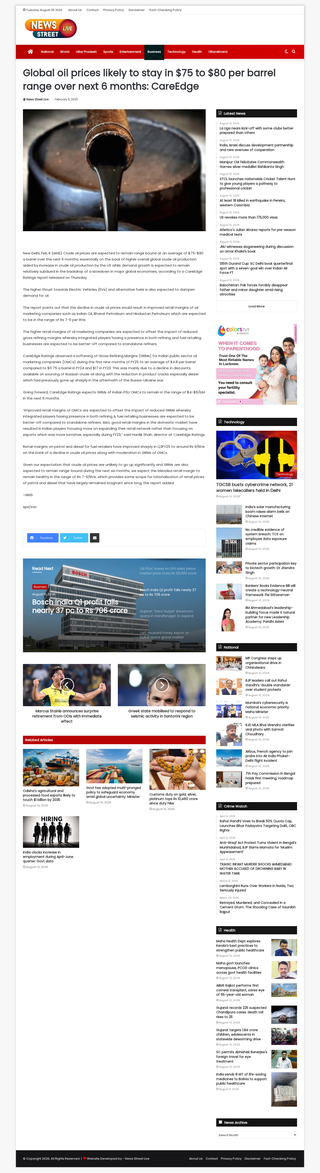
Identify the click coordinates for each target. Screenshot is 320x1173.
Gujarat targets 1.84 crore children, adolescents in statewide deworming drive (238, 1034)
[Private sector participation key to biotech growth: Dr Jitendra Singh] (229, 567)
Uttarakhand (217, 51)
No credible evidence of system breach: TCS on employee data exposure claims (266, 536)
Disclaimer (137, 10)
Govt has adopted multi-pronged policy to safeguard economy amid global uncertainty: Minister (113, 792)
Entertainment (130, 51)
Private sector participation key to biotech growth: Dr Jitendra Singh (271, 568)
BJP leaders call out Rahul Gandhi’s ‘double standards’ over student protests (268, 685)
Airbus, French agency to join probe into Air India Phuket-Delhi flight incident (269, 756)
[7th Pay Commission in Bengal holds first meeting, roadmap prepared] (229, 779)
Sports (108, 51)
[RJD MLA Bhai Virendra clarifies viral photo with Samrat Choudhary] (229, 734)
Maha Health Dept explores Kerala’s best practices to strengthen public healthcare (240, 946)
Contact (92, 10)
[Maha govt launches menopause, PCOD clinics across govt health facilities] (284, 970)
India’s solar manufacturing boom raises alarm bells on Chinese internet (268, 511)
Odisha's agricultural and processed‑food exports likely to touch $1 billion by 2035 (49, 795)
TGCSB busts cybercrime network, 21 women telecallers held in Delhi (254, 487)
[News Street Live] (51, 28)
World (64, 51)
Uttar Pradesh (86, 51)
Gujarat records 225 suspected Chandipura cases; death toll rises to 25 (241, 1012)
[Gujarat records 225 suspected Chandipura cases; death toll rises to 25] (284, 1015)
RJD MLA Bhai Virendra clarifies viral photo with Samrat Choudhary (270, 729)
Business (154, 51)
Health (197, 51)
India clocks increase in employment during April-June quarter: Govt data (48, 857)
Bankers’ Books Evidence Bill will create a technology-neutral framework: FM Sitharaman (270, 590)
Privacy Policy (113, 10)
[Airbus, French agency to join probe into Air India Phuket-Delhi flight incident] (229, 757)
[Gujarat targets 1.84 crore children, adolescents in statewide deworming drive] (284, 1036)
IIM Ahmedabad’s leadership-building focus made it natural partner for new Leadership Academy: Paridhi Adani (270, 614)
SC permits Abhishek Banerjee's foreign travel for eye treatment (241, 1057)
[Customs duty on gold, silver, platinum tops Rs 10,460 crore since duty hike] (177, 769)
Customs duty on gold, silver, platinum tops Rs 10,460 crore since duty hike (173, 799)
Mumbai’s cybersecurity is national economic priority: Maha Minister (268, 707)
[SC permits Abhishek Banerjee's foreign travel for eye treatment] (284, 1059)
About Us (75, 10)
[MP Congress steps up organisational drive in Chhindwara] (229, 663)
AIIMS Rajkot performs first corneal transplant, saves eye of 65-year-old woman (240, 990)
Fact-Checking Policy (165, 10)
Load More (257, 306)
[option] (114, 605)
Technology (176, 51)
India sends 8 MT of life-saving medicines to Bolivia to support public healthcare (241, 1079)
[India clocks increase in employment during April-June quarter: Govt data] (51, 832)
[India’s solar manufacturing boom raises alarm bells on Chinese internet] (229, 514)
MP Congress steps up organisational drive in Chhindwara (264, 663)
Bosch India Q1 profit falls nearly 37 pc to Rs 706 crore (80, 606)
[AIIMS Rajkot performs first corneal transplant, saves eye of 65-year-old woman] (284, 990)
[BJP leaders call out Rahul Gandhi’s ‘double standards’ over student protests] (229, 686)
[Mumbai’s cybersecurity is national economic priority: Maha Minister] (229, 709)
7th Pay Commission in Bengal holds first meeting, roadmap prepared (270, 778)
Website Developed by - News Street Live (118, 1158)
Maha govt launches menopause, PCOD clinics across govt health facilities (238, 968)
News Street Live (37, 99)
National (47, 51)
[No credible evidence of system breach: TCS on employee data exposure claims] (229, 543)
